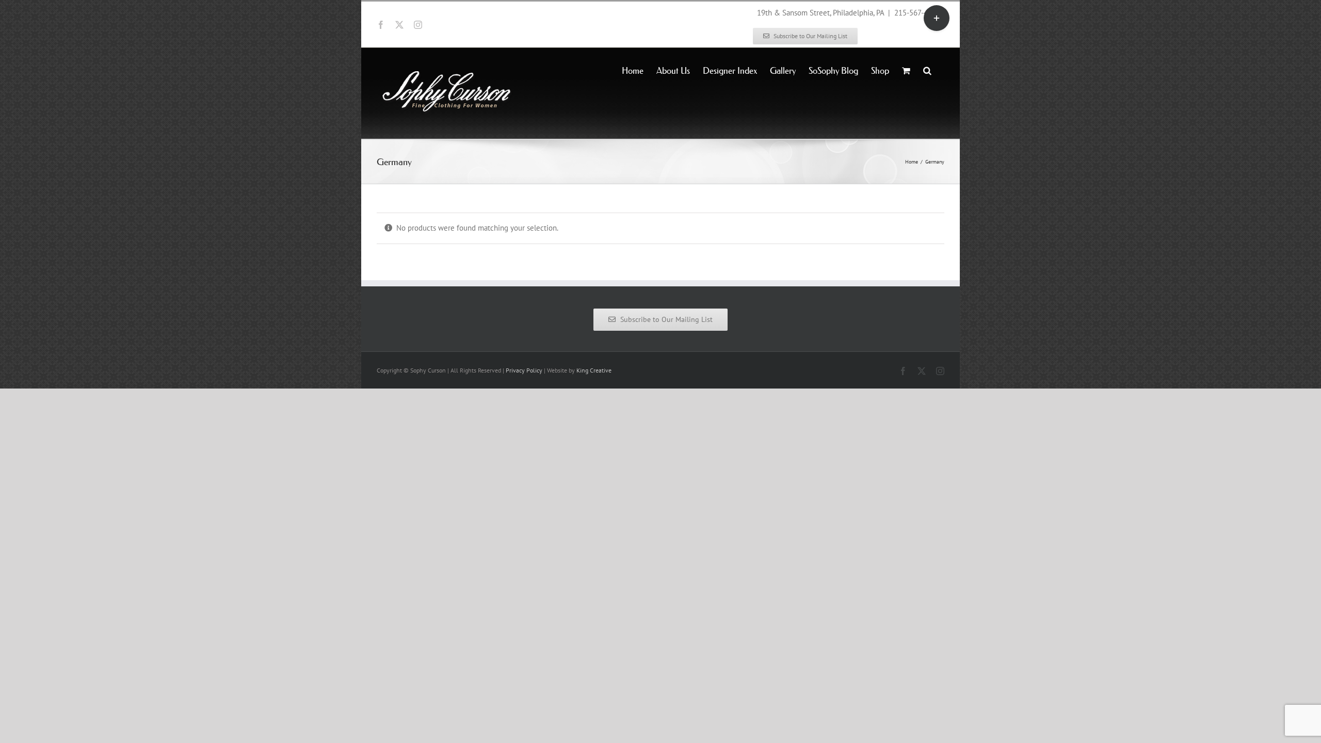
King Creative (593, 370)
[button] (927, 69)
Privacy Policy (524, 370)
